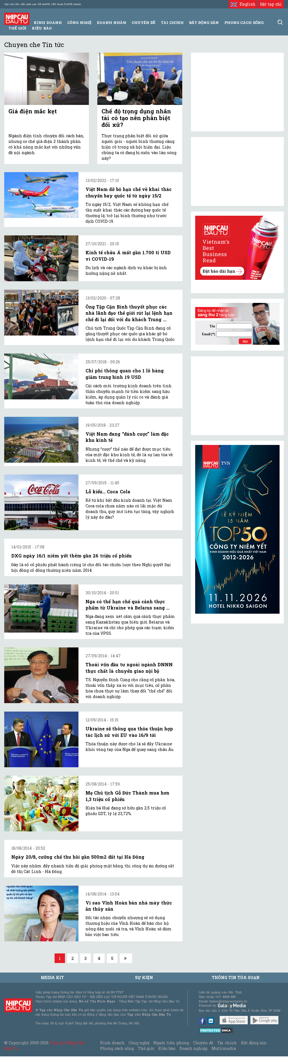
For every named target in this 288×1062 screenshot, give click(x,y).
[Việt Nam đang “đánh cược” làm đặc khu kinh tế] (41, 440)
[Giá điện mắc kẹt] (46, 79)
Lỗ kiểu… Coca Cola (108, 491)
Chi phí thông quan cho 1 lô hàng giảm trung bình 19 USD (125, 374)
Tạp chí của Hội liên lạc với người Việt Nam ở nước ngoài (42, 4)
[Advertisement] (237, 396)
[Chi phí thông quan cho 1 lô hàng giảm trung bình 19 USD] (41, 376)
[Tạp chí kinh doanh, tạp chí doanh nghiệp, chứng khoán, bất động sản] (17, 18)
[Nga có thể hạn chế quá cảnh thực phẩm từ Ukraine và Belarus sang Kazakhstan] (41, 608)
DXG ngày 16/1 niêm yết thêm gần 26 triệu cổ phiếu (71, 556)
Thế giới (17, 28)
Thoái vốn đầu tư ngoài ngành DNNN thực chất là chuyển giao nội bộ (129, 668)
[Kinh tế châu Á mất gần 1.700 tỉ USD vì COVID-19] (41, 258)
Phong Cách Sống (244, 22)
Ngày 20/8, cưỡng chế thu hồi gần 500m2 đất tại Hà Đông (77, 857)
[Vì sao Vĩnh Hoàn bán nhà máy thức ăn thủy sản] (41, 913)
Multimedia (224, 1048)
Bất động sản (204, 22)
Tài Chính (172, 22)
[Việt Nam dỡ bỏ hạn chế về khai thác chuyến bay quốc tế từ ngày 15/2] (41, 195)
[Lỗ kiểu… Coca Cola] (41, 502)
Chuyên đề (143, 22)
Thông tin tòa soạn (236, 977)
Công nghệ (139, 1042)
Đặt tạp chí (271, 4)
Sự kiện (144, 977)
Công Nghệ (79, 22)
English (246, 4)
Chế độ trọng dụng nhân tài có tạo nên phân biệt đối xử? (136, 117)
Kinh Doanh (48, 22)
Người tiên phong (171, 1042)
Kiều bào (41, 28)
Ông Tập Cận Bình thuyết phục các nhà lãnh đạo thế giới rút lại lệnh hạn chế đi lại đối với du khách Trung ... (129, 313)
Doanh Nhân (111, 22)
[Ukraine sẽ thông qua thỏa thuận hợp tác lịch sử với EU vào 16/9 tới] (41, 739)
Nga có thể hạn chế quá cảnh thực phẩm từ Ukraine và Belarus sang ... (128, 604)
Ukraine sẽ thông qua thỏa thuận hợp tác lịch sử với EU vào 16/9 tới (129, 732)
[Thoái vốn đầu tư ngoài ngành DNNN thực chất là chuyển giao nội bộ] (41, 675)
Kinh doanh (112, 1042)
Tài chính (227, 1042)
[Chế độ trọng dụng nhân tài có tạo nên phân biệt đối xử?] (139, 79)
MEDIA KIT (52, 977)
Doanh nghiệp (193, 1048)
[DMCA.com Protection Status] (216, 1030)
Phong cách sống (117, 1048)
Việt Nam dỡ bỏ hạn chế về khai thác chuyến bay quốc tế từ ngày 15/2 (129, 192)
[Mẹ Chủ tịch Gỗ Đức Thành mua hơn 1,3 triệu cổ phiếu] (41, 803)
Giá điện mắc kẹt (32, 111)
